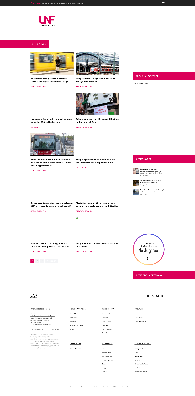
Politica (72, 329)
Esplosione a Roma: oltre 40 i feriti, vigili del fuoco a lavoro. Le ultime (152, 191)
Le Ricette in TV (139, 356)
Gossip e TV (81, 168)
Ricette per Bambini (140, 371)
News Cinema (139, 314)
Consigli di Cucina (140, 349)
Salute (104, 364)
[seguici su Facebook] (148, 296)
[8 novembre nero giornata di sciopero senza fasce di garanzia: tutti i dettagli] (52, 63)
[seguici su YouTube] (158, 296)
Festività (104, 371)
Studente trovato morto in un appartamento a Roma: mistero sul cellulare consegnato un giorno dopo (151, 171)
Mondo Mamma (107, 356)
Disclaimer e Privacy (85, 387)
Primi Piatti (137, 360)
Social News (75, 343)
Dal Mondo (35, 127)
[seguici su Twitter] (162, 296)
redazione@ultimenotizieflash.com (42, 316)
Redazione (97, 387)
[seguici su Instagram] (153, 296)
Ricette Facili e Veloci (141, 364)
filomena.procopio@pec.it (43, 318)
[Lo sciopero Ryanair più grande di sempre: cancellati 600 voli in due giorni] (52, 104)
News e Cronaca (78, 308)
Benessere (107, 343)
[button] (163, 3)
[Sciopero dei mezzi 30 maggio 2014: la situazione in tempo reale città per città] (52, 228)
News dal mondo (75, 349)
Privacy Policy (126, 387)
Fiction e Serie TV (107, 321)
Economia (73, 321)
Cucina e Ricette (142, 343)
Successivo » (51, 261)
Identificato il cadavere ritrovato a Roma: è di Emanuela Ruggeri (150, 181)
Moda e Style (106, 353)
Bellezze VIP (106, 314)
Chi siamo (73, 387)
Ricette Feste (138, 368)
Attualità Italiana (38, 87)
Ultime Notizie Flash (140, 83)
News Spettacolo (140, 321)
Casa (103, 349)
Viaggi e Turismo (107, 368)
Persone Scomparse (76, 325)
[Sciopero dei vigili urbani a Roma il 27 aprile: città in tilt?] (97, 228)
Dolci (136, 353)
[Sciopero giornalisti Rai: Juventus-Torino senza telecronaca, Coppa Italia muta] (97, 144)
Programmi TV (106, 325)
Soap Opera (106, 333)
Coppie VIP (105, 318)
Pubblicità (116, 387)
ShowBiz (138, 308)
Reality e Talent (107, 329)
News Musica (138, 318)
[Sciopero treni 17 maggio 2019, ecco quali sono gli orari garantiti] (97, 63)
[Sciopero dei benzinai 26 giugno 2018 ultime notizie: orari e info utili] (97, 104)
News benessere (107, 360)
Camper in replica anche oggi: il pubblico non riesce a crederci (62, 3)
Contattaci (106, 387)
